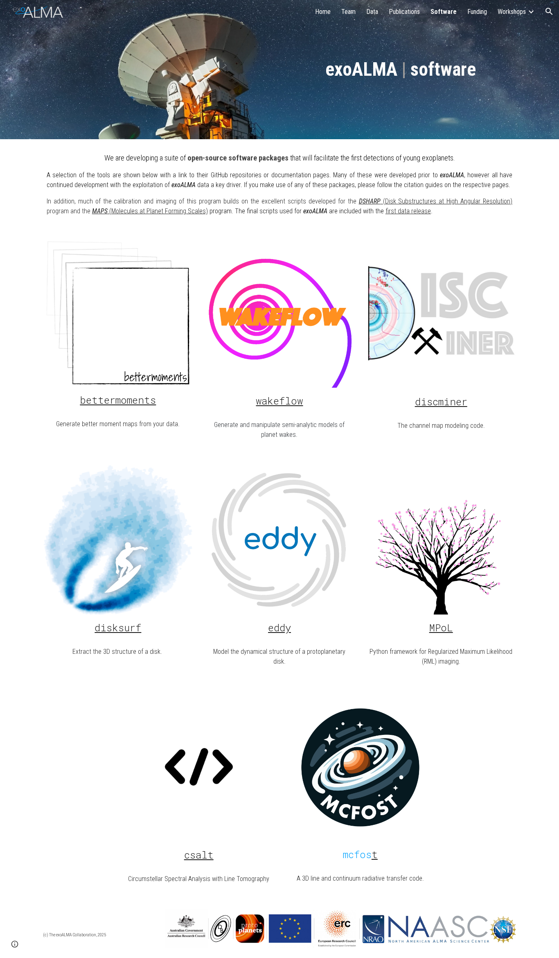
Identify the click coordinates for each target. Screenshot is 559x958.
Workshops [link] (512, 12)
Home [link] (323, 12)
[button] (549, 11)
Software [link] (444, 12)
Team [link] (348, 12)
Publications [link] (404, 12)
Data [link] (372, 12)
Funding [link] (477, 12)
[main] (401, 70)
